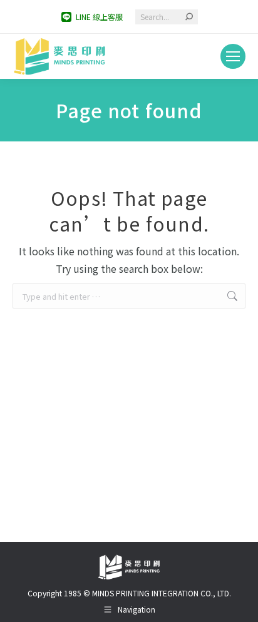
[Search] (189, 16)
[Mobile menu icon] (232, 56)
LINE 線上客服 (99, 16)
